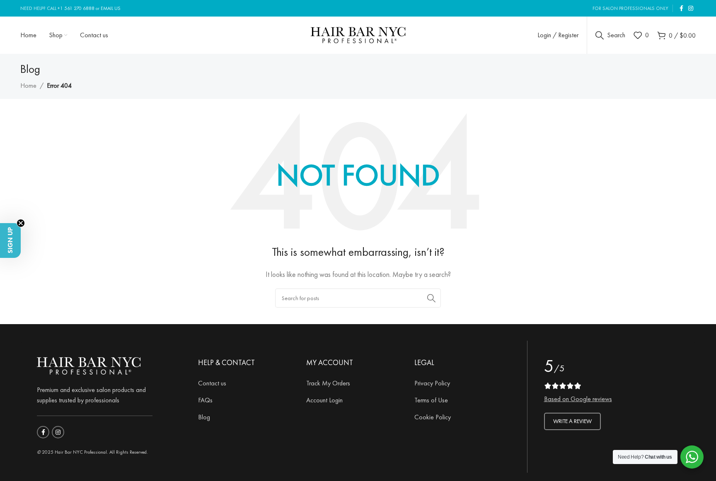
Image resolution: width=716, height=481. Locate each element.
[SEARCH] (431, 298)
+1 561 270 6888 (76, 8)
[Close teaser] (21, 223)
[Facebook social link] (681, 8)
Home (28, 85)
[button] (10, 240)
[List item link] (246, 383)
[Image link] (88, 364)
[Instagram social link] (691, 8)
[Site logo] (358, 33)
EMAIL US (111, 8)
